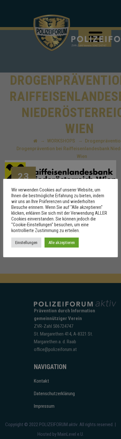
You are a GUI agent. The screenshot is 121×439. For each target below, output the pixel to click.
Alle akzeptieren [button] (61, 242)
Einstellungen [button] (26, 242)
